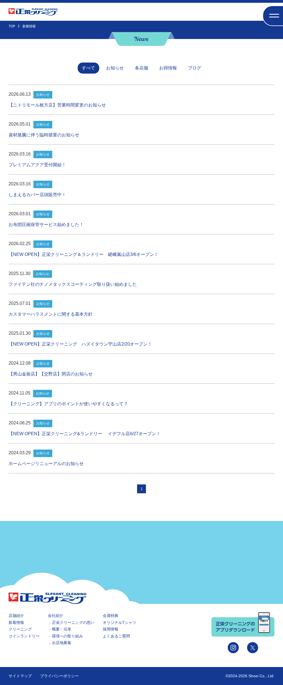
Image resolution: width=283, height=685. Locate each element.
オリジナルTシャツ (119, 622)
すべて (88, 68)
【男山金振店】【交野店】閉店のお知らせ (51, 374)
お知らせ (115, 68)
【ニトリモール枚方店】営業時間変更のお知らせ (57, 105)
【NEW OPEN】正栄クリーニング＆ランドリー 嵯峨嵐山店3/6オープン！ (83, 254)
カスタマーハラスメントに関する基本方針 (51, 314)
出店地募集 (61, 642)
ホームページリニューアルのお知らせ (46, 463)
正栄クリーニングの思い (73, 622)
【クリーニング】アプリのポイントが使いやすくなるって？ (68, 403)
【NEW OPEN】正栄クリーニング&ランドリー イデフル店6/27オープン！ (85, 433)
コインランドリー (24, 636)
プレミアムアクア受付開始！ (37, 164)
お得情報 (168, 68)
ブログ (194, 68)
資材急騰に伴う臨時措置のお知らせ (44, 135)
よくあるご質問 (116, 636)
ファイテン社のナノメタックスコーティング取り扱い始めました (73, 284)
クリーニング (20, 629)
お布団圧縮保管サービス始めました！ (46, 224)
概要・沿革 (61, 629)
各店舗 (141, 68)
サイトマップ (20, 676)
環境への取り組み (67, 636)
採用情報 (110, 629)
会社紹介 (55, 615)
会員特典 (110, 615)
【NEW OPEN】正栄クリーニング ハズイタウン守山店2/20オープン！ (80, 344)
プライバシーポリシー (59, 676)
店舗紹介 (16, 615)
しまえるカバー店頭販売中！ (37, 194)
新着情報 (16, 622)
